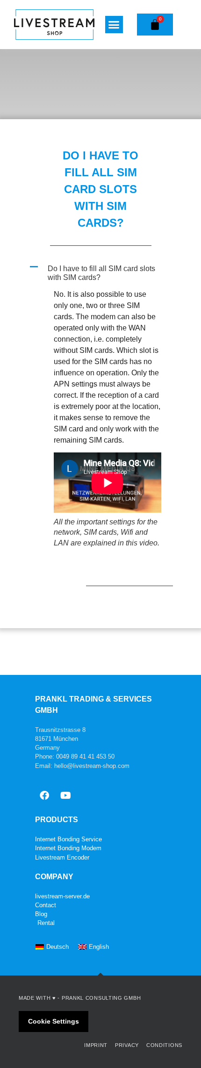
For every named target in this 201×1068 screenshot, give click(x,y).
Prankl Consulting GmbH (101, 998)
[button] (114, 25)
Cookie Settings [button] (53, 1021)
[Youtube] (65, 795)
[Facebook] (44, 795)
